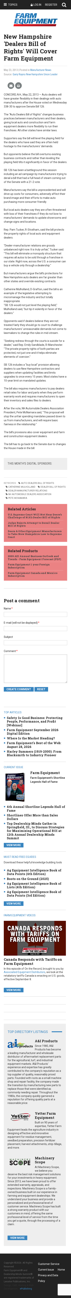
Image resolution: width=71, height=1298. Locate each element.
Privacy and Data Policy (48, 1276)
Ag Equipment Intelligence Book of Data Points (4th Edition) (34, 872)
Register (51, 4)
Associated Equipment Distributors (24, 972)
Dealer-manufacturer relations (27, 490)
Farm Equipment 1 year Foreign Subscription (29, 566)
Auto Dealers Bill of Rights (37, 483)
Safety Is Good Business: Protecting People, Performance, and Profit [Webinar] (34, 721)
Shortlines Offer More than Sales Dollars (32, 817)
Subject (8, 636)
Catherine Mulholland (21, 487)
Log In (37, 4)
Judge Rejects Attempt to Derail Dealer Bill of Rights (33, 524)
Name (8, 608)
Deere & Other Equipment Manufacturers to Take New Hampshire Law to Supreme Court (35, 534)
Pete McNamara (17, 498)
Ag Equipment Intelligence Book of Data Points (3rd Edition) (34, 893)
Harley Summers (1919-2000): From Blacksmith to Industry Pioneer (34, 753)
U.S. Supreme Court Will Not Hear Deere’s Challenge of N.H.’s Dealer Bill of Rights (35, 516)
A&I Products (46, 1041)
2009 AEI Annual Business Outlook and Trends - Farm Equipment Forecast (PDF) (34, 557)
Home (61, 1269)
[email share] (11, 86)
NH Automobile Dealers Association (29, 494)
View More (13, 845)
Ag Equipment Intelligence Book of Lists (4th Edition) (34, 885)
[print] (18, 86)
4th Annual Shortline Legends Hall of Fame (36, 808)
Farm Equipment (45, 772)
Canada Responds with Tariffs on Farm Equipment (33, 961)
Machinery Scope (45, 1160)
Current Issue (46, 1269)
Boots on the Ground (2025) (28, 879)
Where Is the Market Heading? (31, 738)
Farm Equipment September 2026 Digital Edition (33, 731)
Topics (12, 4)
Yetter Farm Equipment (45, 1115)
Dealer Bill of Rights (53, 487)
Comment (11, 651)
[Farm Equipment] (15, 787)
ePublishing (26, 1288)
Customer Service (48, 1263)
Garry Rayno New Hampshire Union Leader (35, 74)
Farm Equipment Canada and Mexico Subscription (32, 574)
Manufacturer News (40, 70)
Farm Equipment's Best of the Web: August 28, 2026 (34, 744)
